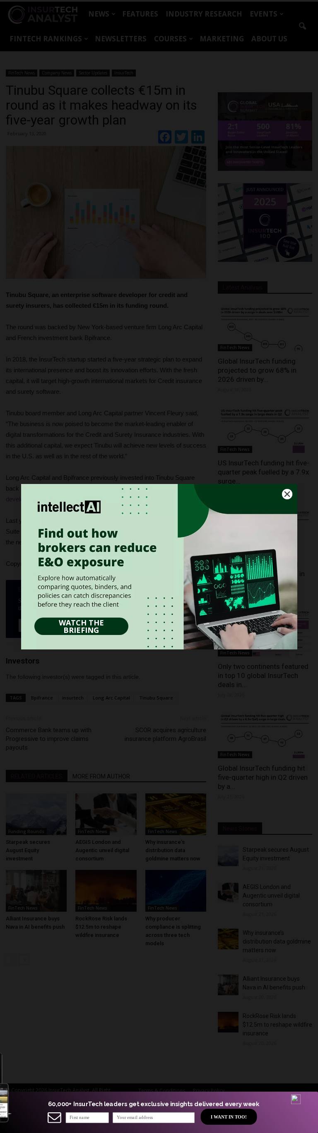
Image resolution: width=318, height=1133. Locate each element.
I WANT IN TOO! (228, 1116)
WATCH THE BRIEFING (81, 626)
